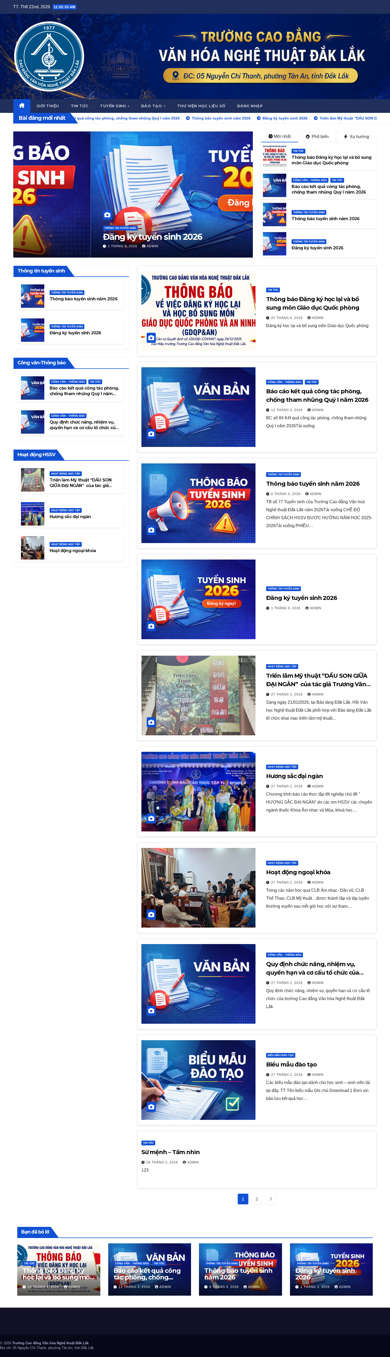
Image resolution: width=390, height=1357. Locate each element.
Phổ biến (320, 136)
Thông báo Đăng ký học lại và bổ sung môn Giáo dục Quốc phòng (331, 160)
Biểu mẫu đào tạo (281, 1055)
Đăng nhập (250, 106)
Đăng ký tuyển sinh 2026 (317, 247)
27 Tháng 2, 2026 (47, 246)
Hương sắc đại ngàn (70, 516)
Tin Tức (298, 151)
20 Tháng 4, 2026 (287, 318)
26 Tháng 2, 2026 (162, 1162)
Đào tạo (152, 106)
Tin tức (80, 106)
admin (77, 246)
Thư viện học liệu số (201, 106)
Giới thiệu (47, 106)
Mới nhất (282, 136)
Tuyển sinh (113, 106)
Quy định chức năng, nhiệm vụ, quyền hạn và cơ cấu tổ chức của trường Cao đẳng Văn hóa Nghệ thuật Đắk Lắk (84, 430)
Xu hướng (359, 136)
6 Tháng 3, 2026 (286, 494)
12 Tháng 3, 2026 (287, 410)
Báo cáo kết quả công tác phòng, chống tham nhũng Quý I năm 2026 (329, 189)
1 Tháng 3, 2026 (286, 608)
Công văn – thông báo (310, 180)
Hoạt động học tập (41, 217)
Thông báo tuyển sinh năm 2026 (325, 218)
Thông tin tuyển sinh (309, 212)
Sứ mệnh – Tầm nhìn (170, 1152)
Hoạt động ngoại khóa (73, 550)
